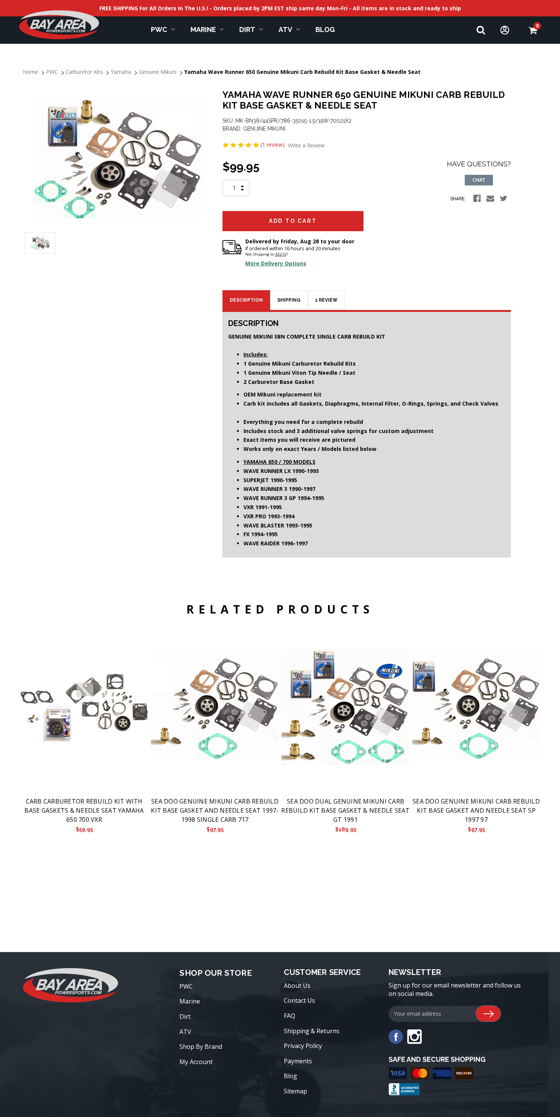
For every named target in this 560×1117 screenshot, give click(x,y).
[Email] (490, 198)
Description (246, 300)
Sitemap (295, 1091)
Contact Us (299, 1000)
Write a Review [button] (306, 145)
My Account (196, 1062)
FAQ (289, 1016)
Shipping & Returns (311, 1031)
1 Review (326, 300)
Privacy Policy (303, 1046)
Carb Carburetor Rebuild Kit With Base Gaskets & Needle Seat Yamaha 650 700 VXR (84, 810)
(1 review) (273, 144)
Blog (325, 30)
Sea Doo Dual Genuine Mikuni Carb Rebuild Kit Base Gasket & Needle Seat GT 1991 (345, 810)
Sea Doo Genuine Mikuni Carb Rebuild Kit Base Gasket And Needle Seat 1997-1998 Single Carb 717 (214, 810)
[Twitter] (503, 198)
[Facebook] (477, 198)
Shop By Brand (200, 1046)
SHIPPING (289, 300)
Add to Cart (84, 707)
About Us (297, 985)
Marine (203, 30)
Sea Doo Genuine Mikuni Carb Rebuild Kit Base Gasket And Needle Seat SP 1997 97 (476, 810)
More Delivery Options (275, 263)
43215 (280, 254)
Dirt (247, 30)
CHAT (478, 180)
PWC (159, 30)
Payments (298, 1061)
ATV (285, 30)
